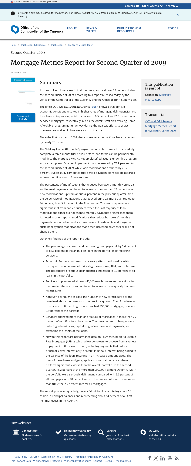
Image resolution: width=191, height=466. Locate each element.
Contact (97, 461)
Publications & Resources (34, 44)
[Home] (60, 432)
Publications (57, 44)
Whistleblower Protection (47, 461)
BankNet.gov (29, 430)
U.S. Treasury (64, 456)
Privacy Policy (19, 456)
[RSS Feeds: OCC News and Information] (176, 459)
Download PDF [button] (23, 118)
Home (14, 44)
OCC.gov (154, 430)
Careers (130, 6)
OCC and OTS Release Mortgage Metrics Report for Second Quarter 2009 (160, 126)
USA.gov (34, 456)
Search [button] (170, 6)
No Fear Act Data (21, 461)
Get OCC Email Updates (118, 461)
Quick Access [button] (150, 6)
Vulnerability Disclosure (77, 461)
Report (94, 106)
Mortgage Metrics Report (80, 44)
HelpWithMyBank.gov (77, 430)
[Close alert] (177, 14)
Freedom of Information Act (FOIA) (93, 456)
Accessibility (48, 456)
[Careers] (102, 432)
